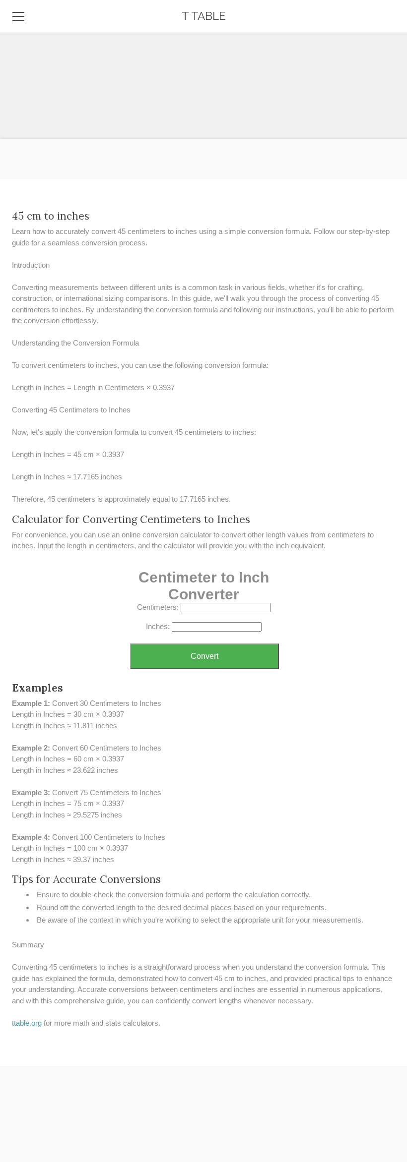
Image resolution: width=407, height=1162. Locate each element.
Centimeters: (158, 607)
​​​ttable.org (27, 1023)
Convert (204, 656)
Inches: (158, 626)
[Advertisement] (203, 69)
